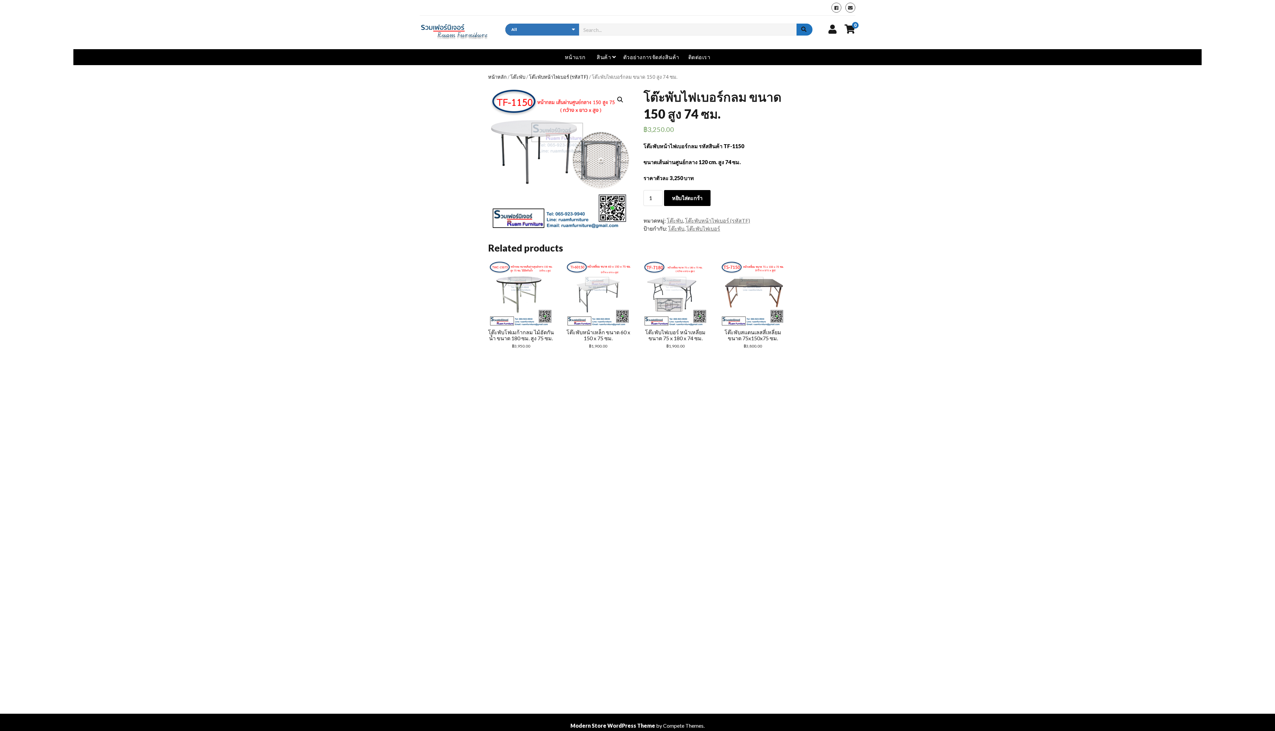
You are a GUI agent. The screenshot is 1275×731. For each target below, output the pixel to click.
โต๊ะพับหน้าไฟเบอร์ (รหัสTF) (558, 77)
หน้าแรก (575, 57)
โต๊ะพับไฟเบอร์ (703, 228)
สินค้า (604, 57)
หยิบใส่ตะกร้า (687, 198)
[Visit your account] (832, 29)
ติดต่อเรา (699, 57)
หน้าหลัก (497, 77)
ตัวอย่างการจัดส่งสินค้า (651, 57)
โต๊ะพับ (517, 77)
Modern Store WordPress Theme (612, 725)
